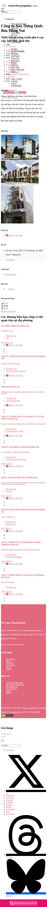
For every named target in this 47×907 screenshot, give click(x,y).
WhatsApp (10, 795)
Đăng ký (22, 92)
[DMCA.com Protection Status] (7, 716)
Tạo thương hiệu (10, 90)
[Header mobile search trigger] (2, 100)
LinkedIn (9, 802)
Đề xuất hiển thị (11, 687)
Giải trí (14, 83)
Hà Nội (14, 49)
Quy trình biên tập (15, 712)
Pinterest (9, 800)
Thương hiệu (16, 86)
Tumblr (9, 805)
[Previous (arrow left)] (2, 736)
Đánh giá (10, 53)
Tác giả (8, 667)
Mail (8, 811)
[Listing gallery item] (21, 159)
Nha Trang (15, 60)
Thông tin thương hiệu (15, 51)
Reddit (8, 807)
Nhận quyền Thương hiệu (15, 685)
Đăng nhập (8, 92)
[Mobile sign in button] (2, 95)
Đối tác (8, 661)
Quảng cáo (10, 663)
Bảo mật (5, 712)
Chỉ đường (10, 260)
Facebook (10, 750)
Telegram (9, 798)
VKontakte (10, 809)
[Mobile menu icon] (23, 2)
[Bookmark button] (7, 352)
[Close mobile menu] (2, 15)
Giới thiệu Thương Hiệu (14, 683)
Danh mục (10, 19)
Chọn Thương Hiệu (31, 708)
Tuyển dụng (10, 665)
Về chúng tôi (10, 659)
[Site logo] (20, 7)
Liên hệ (8, 669)
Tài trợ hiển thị (11, 689)
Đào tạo (14, 35)
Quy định (42, 708)
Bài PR (8, 693)
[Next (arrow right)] (5, 736)
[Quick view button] (7, 349)
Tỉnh (8, 44)
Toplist (8, 691)
